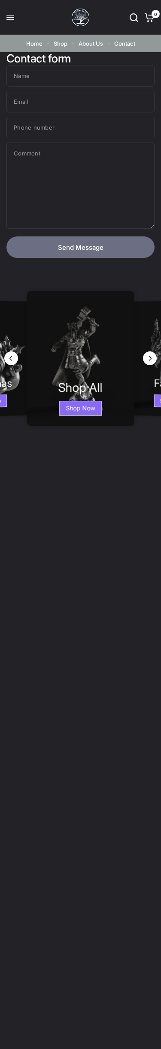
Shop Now (80, 408)
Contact (124, 43)
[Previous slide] (11, 358)
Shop (60, 43)
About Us (91, 43)
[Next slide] (150, 358)
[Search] (134, 17)
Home (34, 43)
